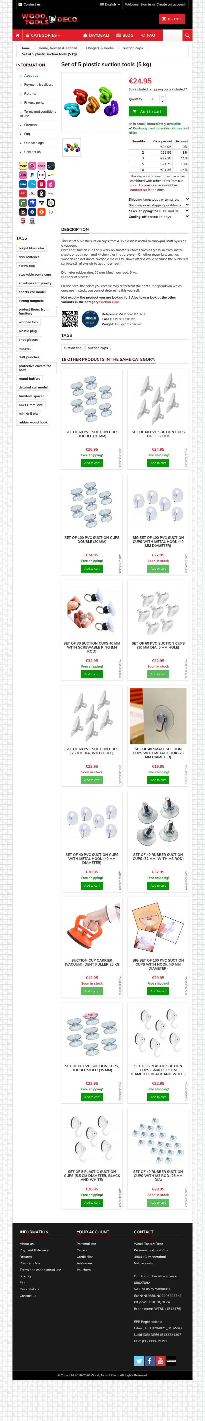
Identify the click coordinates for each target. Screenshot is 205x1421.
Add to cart (147, 111)
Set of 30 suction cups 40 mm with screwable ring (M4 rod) (92, 647)
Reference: (110, 314)
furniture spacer (31, 396)
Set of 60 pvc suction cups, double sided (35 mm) (92, 1068)
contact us (32, 4)
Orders (82, 1250)
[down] (163, 101)
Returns (30, 93)
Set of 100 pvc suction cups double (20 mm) (92, 539)
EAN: (106, 319)
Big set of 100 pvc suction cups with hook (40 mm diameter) (158, 964)
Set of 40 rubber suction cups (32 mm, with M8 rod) (158, 856)
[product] (92, 399)
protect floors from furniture (33, 311)
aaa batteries (29, 257)
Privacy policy (34, 102)
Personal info (86, 1244)
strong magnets (31, 301)
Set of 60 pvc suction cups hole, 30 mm (158, 434)
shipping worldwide (155, 205)
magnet (25, 348)
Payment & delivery (38, 84)
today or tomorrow (154, 199)
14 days (150, 217)
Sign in (145, 4)
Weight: (108, 324)
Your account (93, 1231)
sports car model (32, 292)
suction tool (73, 348)
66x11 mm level (31, 405)
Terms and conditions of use (38, 113)
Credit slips (85, 1257)
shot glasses (28, 340)
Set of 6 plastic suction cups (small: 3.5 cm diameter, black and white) (158, 1070)
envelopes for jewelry (35, 283)
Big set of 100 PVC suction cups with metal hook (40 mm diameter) (158, 541)
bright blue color (31, 248)
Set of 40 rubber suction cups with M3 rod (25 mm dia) (158, 1175)
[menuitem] (17, 35)
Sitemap (30, 125)
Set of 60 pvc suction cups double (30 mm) (92, 434)
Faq (27, 134)
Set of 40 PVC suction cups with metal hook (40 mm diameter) (92, 858)
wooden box (28, 322)
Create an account (171, 4)
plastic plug (28, 331)
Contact (144, 1231)
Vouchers (83, 1270)
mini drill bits (28, 413)
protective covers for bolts (35, 368)
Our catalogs (34, 143)
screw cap (27, 266)
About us (31, 75)
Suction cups (109, 302)
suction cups (98, 348)
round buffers (29, 378)
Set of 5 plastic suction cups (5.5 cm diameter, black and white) (92, 1175)
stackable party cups (35, 274)
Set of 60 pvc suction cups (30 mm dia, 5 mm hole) (158, 645)
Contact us (32, 152)
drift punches (29, 357)
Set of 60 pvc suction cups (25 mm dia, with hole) (92, 751)
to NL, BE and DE (154, 211)
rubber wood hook (33, 422)
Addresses (84, 1263)
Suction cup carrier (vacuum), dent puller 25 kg (92, 962)
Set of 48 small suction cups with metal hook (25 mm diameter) (158, 753)
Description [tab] (75, 229)
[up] (163, 96)
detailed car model (33, 387)
